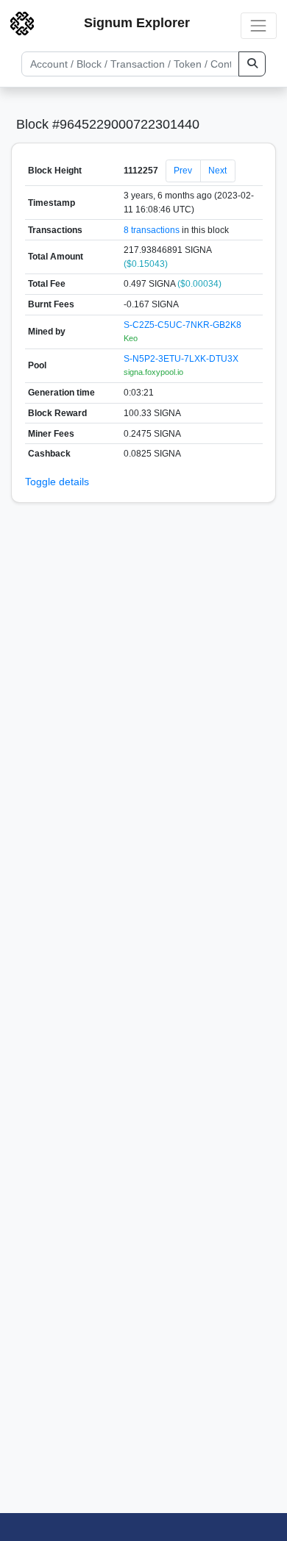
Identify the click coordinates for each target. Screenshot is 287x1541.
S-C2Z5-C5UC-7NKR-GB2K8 (182, 325)
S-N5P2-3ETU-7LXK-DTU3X (181, 359)
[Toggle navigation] (259, 25)
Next (217, 170)
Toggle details (57, 481)
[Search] (252, 63)
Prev (183, 170)
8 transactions (152, 230)
